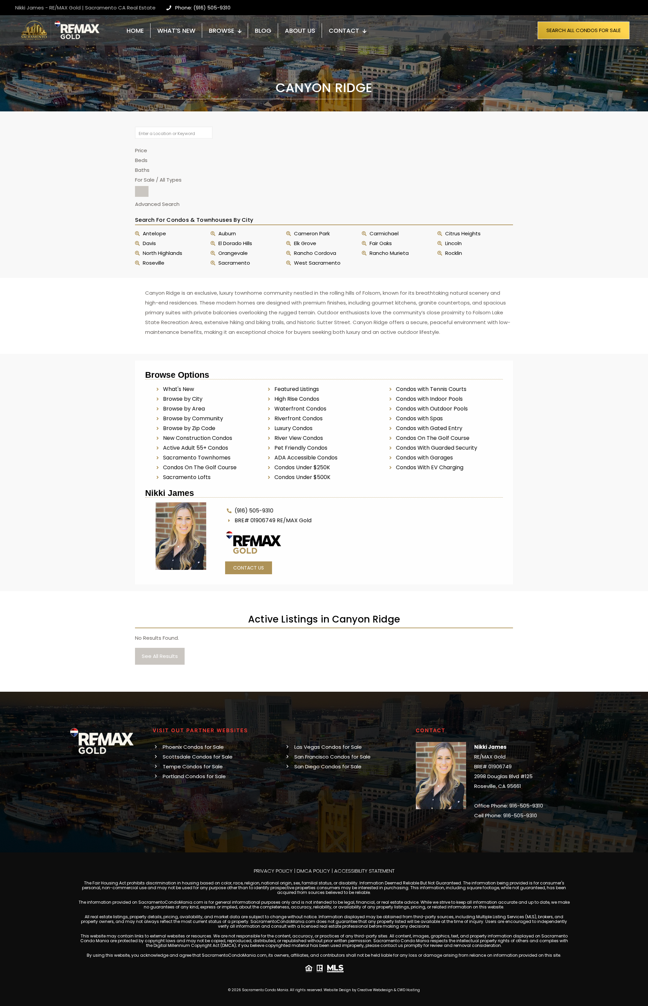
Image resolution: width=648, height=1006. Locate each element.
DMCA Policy (313, 870)
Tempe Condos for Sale (193, 766)
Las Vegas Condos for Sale (328, 746)
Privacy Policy (273, 870)
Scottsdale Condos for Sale (198, 756)
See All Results (160, 656)
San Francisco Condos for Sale (332, 756)
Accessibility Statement (364, 870)
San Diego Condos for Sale (327, 766)
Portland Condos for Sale (194, 776)
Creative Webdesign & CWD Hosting (388, 989)
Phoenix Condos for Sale (193, 746)
